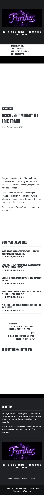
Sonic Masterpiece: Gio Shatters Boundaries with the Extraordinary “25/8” (21, 266)
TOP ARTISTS (16, 48)
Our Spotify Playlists (20, 51)
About (9, 478)
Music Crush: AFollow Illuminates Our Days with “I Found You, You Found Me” (21, 292)
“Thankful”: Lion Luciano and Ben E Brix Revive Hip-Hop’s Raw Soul (22, 306)
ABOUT (23, 48)
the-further (8, 127)
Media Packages (17, 54)
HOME (13, 45)
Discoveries (7, 109)
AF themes (27, 491)
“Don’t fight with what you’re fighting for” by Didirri (22, 326)
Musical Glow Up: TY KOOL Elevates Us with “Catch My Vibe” (22, 279)
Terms (24, 478)
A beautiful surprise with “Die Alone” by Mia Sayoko (21, 336)
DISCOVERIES (20, 45)
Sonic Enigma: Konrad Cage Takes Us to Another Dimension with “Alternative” (20, 252)
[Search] (37, 47)
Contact (32, 478)
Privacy (17, 478)
